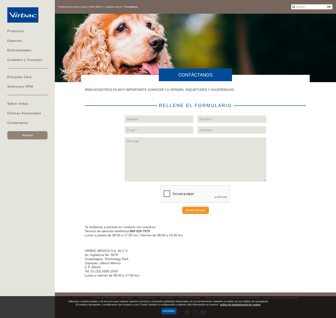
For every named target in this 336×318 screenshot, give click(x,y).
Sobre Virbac (18, 103)
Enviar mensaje (195, 210)
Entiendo (169, 311)
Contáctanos (17, 123)
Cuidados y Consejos (24, 60)
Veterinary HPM (20, 86)
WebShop (27, 135)
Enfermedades (19, 50)
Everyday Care (19, 77)
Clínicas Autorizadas (24, 113)
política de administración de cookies (240, 304)
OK (329, 6)
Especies (14, 40)
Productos (15, 31)
